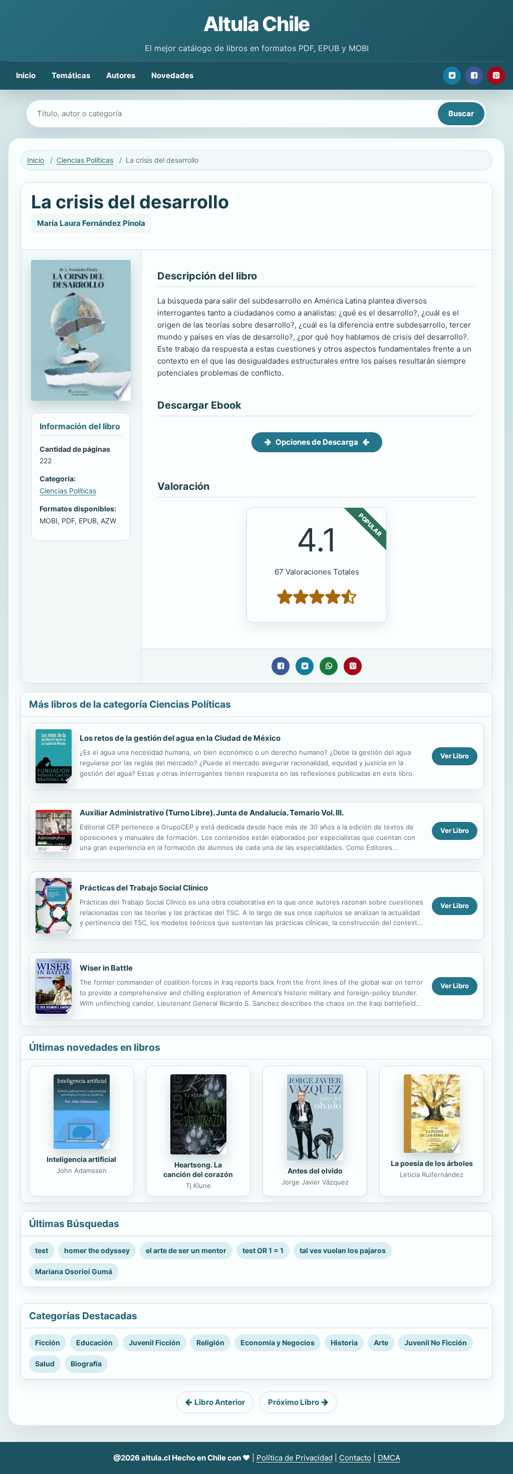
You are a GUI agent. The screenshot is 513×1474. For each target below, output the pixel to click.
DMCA (389, 1457)
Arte (381, 1342)
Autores (120, 75)
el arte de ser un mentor (186, 1250)
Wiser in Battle (106, 968)
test (41, 1250)
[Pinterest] (496, 76)
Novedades (172, 75)
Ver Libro (454, 756)
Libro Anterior (219, 1402)
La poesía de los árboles (432, 1163)
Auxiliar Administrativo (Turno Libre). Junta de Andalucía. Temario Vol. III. (212, 812)
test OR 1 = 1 (263, 1250)
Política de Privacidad (294, 1457)
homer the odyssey (97, 1250)
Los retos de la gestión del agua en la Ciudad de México (180, 738)
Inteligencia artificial (81, 1159)
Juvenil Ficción (154, 1342)
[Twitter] (452, 76)
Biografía (86, 1363)
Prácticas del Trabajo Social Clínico (144, 888)
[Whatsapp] (329, 666)
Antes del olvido (315, 1170)
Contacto (355, 1457)
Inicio (26, 75)
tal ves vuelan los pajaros (343, 1250)
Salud (45, 1363)
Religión (210, 1342)
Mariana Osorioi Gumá (73, 1271)
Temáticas (71, 75)
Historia (344, 1342)
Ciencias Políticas (85, 160)
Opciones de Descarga (317, 442)
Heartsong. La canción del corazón (198, 1169)
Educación (94, 1342)
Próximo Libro (293, 1402)
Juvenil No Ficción (435, 1342)
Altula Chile (256, 24)
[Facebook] (474, 76)
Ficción (47, 1342)
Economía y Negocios (277, 1342)
